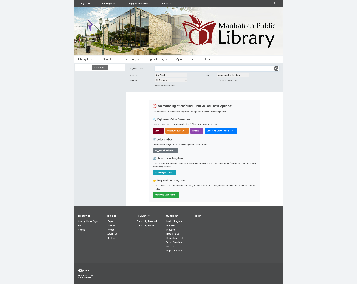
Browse (111, 225)
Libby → (158, 131)
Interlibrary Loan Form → (166, 194)
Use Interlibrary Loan (227, 80)
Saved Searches (174, 242)
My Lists (170, 246)
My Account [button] (183, 59)
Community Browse (146, 225)
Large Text (84, 3)
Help (198, 216)
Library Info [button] (85, 59)
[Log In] (274, 3)
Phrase (110, 229)
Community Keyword (147, 221)
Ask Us (81, 229)
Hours (81, 225)
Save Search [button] (100, 67)
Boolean (111, 238)
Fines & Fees (172, 234)
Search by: (134, 75)
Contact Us (166, 3)
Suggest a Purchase (138, 3)
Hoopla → (196, 131)
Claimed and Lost (174, 238)
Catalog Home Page (88, 221)
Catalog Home (109, 3)
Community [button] (130, 59)
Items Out (171, 225)
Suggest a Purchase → (165, 150)
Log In (278, 3)
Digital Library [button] (156, 59)
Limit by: (134, 80)
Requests (170, 229)
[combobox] (171, 75)
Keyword (111, 221)
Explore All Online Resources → (221, 131)
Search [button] (107, 59)
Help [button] (204, 59)
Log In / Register (174, 221)
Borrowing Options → (164, 172)
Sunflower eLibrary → (177, 131)
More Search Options (165, 85)
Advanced (112, 234)
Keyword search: (137, 68)
